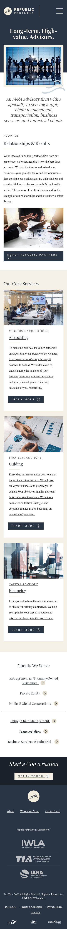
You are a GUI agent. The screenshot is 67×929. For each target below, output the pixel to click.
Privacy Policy (54, 906)
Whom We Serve (29, 811)
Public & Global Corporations (30, 703)
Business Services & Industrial (30, 742)
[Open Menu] (59, 11)
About (10, 811)
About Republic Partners (32, 254)
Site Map (35, 912)
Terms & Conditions (32, 906)
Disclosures (10, 906)
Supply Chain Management (30, 721)
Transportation (30, 731)
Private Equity (30, 693)
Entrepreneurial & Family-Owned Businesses (33, 680)
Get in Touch (31, 776)
